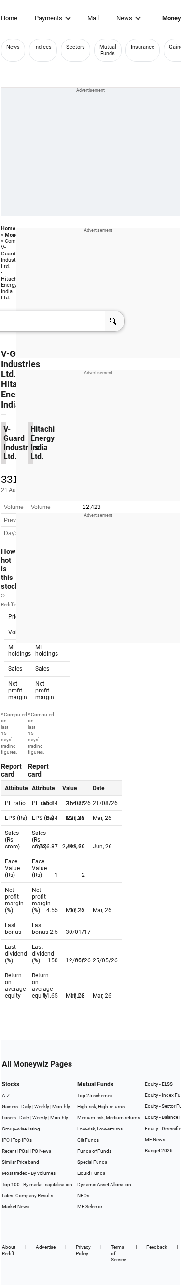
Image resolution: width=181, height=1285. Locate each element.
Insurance (142, 47)
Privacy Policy (83, 1250)
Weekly (41, 1106)
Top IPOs (22, 1140)
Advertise (46, 1247)
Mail (93, 18)
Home (9, 18)
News (124, 18)
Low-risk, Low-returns (100, 1129)
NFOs (83, 1195)
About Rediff (8, 1250)
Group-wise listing (21, 1129)
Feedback (156, 1247)
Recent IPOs (15, 1151)
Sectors (75, 47)
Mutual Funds (107, 50)
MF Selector (89, 1206)
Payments (48, 18)
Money (13, 235)
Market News (15, 1206)
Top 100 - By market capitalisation (37, 1184)
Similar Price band (20, 1162)
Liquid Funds (91, 1173)
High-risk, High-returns (101, 1106)
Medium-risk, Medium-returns (108, 1118)
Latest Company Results (27, 1195)
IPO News (40, 1151)
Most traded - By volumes (29, 1173)
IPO (6, 1140)
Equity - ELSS (159, 1084)
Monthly (61, 1106)
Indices (43, 47)
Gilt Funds (88, 1140)
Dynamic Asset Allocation (104, 1184)
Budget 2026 (159, 1150)
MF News (155, 1139)
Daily (26, 1106)
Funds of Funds (94, 1151)
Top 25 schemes (94, 1095)
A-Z (6, 1095)
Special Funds (92, 1162)
